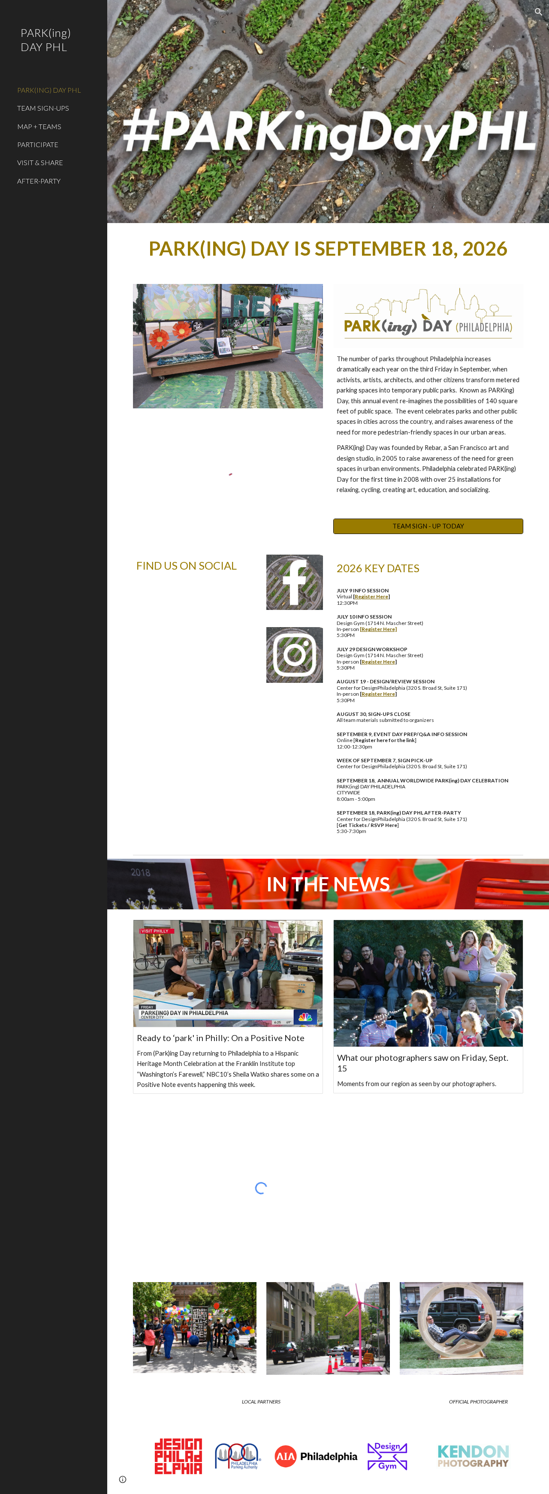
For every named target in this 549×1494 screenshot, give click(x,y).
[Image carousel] (228, 346)
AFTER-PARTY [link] (38, 181)
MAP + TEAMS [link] (39, 126)
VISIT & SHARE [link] (40, 162)
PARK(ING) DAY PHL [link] (49, 90)
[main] (328, 248)
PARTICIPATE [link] (37, 144)
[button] (538, 12)
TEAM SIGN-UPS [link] (43, 108)
